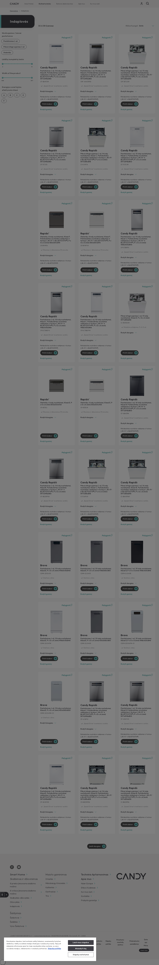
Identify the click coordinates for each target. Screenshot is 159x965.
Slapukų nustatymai (81, 955)
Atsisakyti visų (81, 949)
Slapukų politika (54, 949)
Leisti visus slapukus (81, 942)
